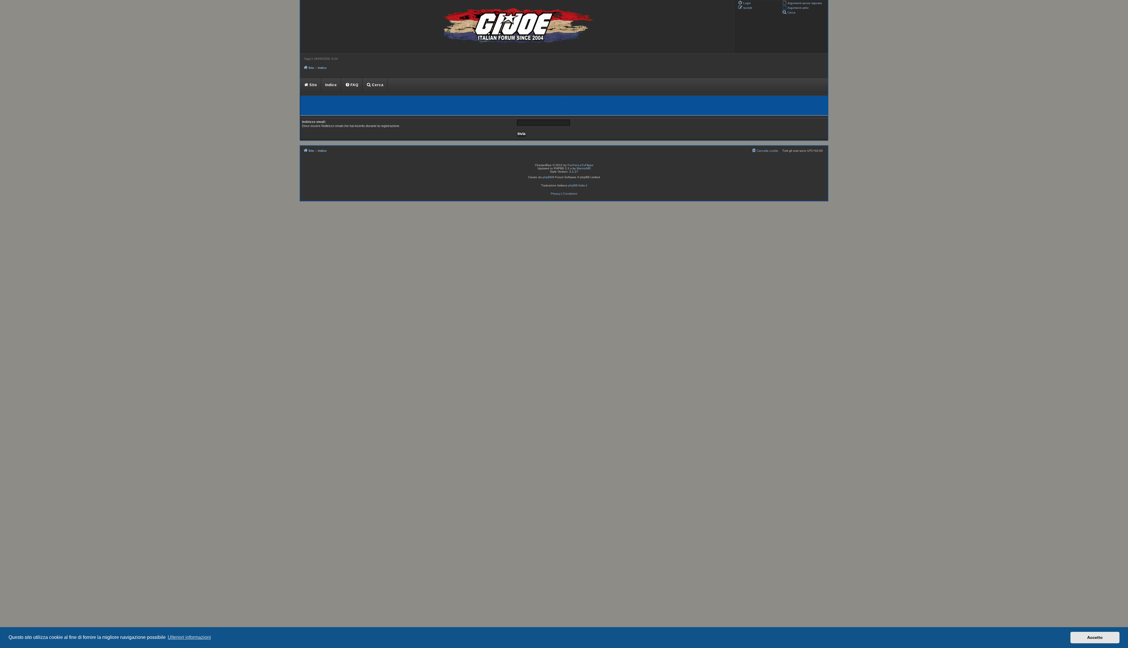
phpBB (547, 177)
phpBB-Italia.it (577, 185)
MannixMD (584, 168)
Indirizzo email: (314, 121)
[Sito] (517, 26)
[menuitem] (802, 3)
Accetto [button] (1095, 637)
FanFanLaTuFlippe (580, 165)
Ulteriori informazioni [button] (189, 637)
